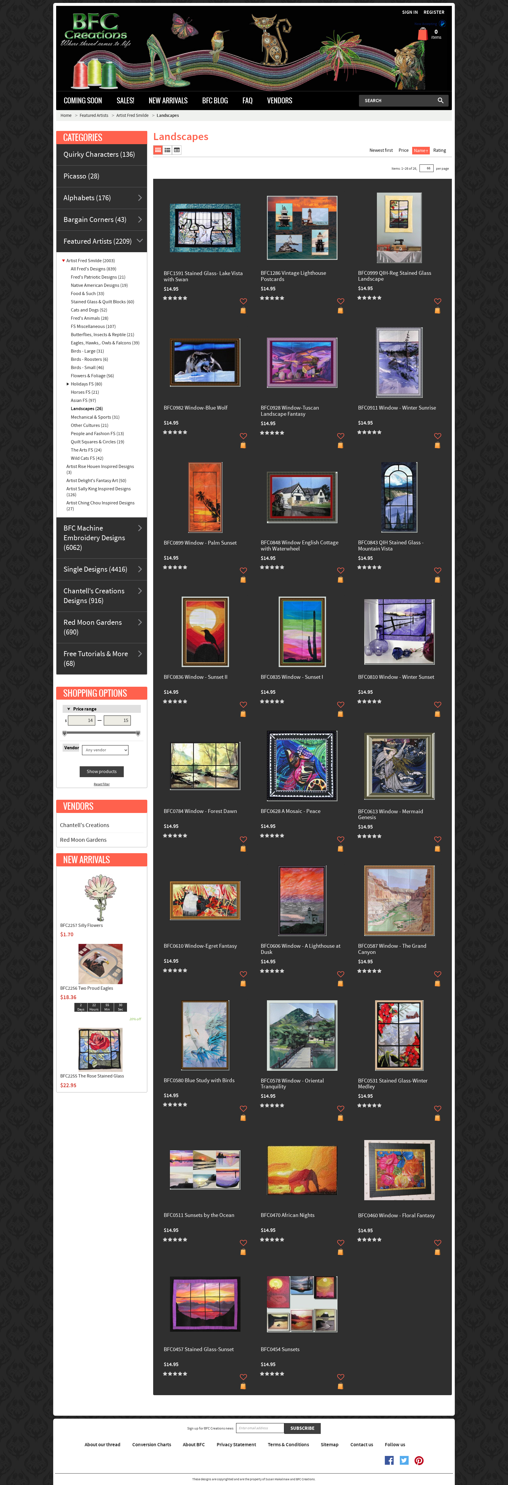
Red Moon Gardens (83, 840)
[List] (167, 150)
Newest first (381, 150)
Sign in (410, 12)
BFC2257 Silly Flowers (81, 925)
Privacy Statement (236, 1445)
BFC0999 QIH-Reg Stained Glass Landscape (394, 276)
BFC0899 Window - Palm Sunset (200, 543)
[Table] (176, 150)
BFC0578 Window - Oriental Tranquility (292, 1084)
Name (419, 151)
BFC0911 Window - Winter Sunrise (397, 408)
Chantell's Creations (84, 825)
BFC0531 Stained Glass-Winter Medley (393, 1084)
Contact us (361, 1445)
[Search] (440, 100)
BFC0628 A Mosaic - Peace (290, 812)
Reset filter (102, 784)
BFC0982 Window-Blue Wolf (196, 408)
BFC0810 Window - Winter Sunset (396, 677)
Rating (439, 150)
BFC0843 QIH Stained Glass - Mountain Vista (391, 546)
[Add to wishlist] (243, 301)
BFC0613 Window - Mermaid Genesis (390, 815)
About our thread (103, 1445)
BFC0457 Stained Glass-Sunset (199, 1350)
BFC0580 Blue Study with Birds (199, 1081)
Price (404, 150)
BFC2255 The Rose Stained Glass (92, 1076)
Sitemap (330, 1445)
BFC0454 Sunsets (280, 1350)
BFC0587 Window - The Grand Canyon (392, 949)
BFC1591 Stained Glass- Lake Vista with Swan (203, 277)
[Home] (105, 30)
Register (434, 12)
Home (66, 115)
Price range (84, 709)
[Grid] (157, 150)
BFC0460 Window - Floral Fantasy (396, 1216)
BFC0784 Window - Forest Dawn (200, 812)
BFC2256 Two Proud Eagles (86, 988)
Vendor (71, 747)
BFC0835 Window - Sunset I (292, 677)
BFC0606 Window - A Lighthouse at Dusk (300, 949)
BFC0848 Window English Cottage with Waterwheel (299, 546)
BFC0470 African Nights (288, 1216)
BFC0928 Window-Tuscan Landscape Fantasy (290, 411)
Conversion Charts (151, 1445)
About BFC (194, 1445)
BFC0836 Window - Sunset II (196, 677)
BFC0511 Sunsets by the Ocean (199, 1216)
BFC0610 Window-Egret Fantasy (200, 946)
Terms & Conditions (288, 1445)
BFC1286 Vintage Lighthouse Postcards (293, 276)
